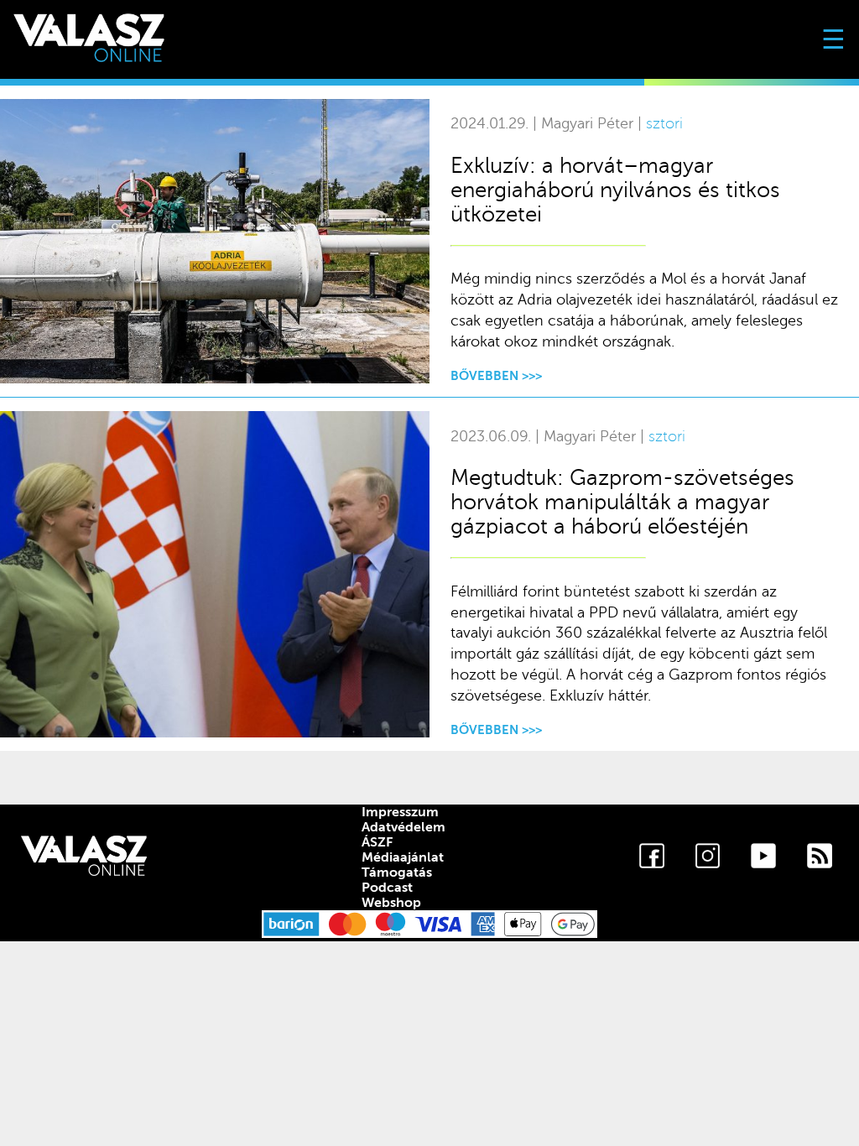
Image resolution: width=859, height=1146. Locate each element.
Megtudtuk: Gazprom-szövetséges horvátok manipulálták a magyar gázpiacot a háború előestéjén (622, 502)
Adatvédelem (403, 827)
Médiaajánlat (403, 857)
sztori (664, 124)
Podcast (387, 887)
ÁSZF (377, 842)
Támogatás (397, 872)
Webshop (391, 902)
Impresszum (400, 812)
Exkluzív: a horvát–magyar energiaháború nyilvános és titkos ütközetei (615, 190)
